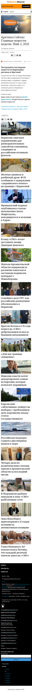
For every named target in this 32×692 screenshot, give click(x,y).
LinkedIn (7, 680)
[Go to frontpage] (16, 2)
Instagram (8, 675)
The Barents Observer (5, 63)
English (5, 11)
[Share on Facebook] (12, 55)
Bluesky (7, 669)
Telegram (8, 678)
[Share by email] (17, 55)
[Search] (31, 11)
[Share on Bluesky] (20, 55)
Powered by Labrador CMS (16, 689)
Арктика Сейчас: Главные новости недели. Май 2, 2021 (19, 63)
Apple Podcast (6, 99)
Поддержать (5, 596)
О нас (3, 581)
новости (5, 115)
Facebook (8, 673)
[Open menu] (1, 11)
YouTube (8, 682)
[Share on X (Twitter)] (14, 55)
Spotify (24, 97)
